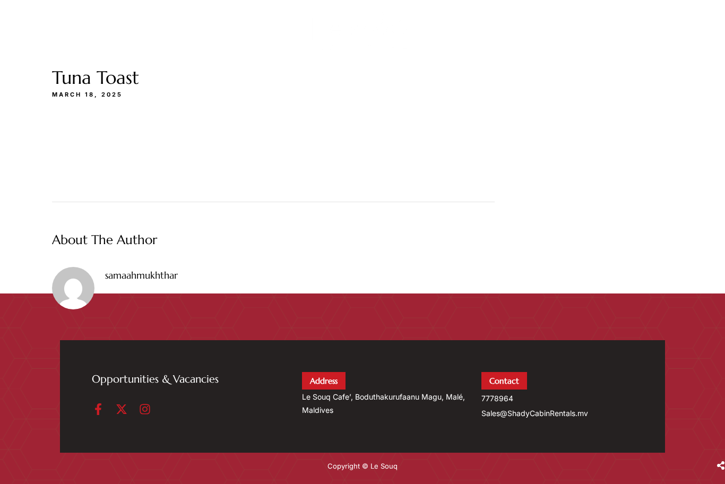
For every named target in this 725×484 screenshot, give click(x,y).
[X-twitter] (121, 409)
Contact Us (637, 33)
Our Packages (583, 33)
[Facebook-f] (98, 409)
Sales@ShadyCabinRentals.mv (534, 413)
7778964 (497, 398)
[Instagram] (145, 409)
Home (529, 33)
